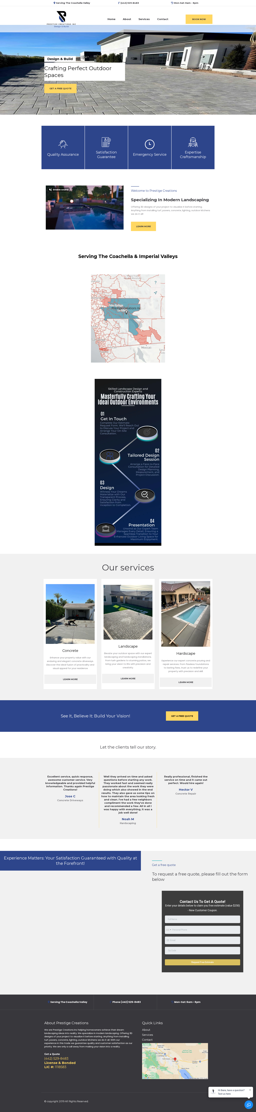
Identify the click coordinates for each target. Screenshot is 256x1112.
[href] (175, 1061)
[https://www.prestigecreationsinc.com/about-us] (61, 19)
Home (111, 19)
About (127, 19)
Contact (162, 19)
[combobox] (168, 930)
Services (144, 19)
